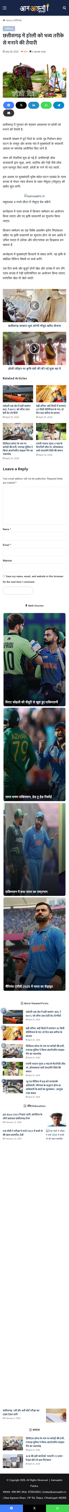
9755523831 (34, 1492)
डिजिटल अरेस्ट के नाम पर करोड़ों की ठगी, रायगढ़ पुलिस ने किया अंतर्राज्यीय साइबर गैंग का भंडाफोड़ (18, 448)
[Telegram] (58, 105)
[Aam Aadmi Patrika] (34, 8)
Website (7, 560)
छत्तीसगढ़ (18, 20)
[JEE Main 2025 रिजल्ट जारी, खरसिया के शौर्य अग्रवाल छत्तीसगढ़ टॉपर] (56, 1119)
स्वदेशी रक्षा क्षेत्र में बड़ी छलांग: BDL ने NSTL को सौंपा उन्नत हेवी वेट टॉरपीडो (17, 409)
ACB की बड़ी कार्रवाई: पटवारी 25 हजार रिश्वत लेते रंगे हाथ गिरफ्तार (44, 1458)
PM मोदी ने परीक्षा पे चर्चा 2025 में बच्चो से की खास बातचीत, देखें (23, 1133)
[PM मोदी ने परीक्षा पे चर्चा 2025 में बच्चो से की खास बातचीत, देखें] (56, 1267)
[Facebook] (8, 105)
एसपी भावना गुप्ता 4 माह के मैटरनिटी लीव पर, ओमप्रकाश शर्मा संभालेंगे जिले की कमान (49, 447)
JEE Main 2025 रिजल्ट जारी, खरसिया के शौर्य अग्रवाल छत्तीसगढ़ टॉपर (22, 1116)
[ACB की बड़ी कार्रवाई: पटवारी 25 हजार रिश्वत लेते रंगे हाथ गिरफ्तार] (13, 1461)
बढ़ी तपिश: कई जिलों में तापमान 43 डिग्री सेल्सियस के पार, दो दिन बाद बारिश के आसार (51, 409)
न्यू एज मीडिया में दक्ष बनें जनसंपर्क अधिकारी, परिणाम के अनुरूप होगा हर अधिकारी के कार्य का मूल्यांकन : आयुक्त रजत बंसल (44, 1087)
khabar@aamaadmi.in (54, 1492)
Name (7, 529)
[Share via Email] (8, 113)
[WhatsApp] (46, 105)
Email (7, 545)
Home (8, 20)
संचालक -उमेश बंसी (11, 1492)
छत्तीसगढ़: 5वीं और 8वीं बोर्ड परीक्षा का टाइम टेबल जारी (21, 1412)
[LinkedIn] (33, 105)
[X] (21, 105)
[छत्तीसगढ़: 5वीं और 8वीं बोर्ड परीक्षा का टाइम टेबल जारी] (56, 1415)
